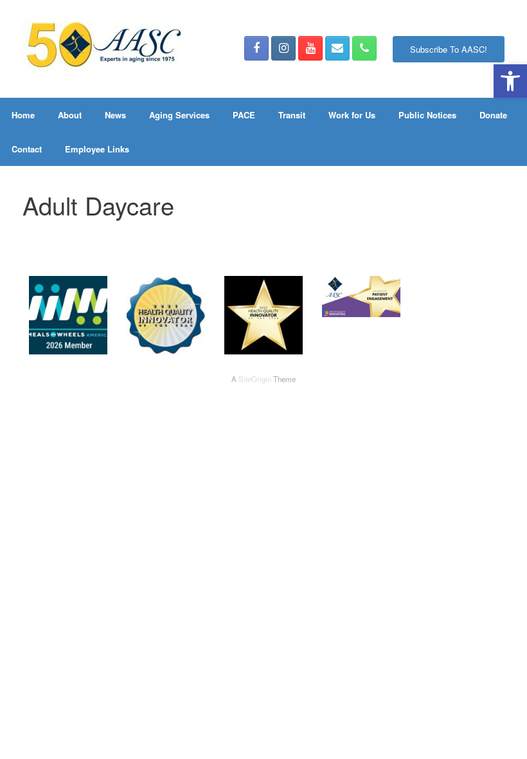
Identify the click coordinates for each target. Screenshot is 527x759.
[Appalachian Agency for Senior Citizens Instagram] (283, 48)
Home (23, 115)
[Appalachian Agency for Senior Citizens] (102, 49)
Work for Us (351, 115)
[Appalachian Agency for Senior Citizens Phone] (364, 48)
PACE (244, 115)
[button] (510, 81)
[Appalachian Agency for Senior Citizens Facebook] (256, 48)
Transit (291, 115)
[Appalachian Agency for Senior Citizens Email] (337, 48)
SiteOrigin (254, 379)
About (70, 115)
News (115, 115)
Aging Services (179, 115)
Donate (493, 115)
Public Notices (427, 115)
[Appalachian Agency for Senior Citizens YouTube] (310, 48)
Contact (27, 149)
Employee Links (97, 149)
